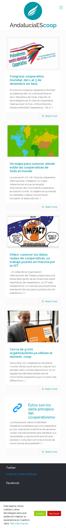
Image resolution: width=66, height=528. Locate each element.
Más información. (19, 523)
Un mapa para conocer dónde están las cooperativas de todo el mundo (32, 167)
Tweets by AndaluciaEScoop (21, 474)
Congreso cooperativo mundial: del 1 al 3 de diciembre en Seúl (27, 80)
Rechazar (54, 513)
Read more (51, 116)
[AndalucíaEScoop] (33, 15)
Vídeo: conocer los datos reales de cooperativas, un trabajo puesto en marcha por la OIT (32, 260)
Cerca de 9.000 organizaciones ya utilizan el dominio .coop (31, 352)
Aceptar (40, 513)
